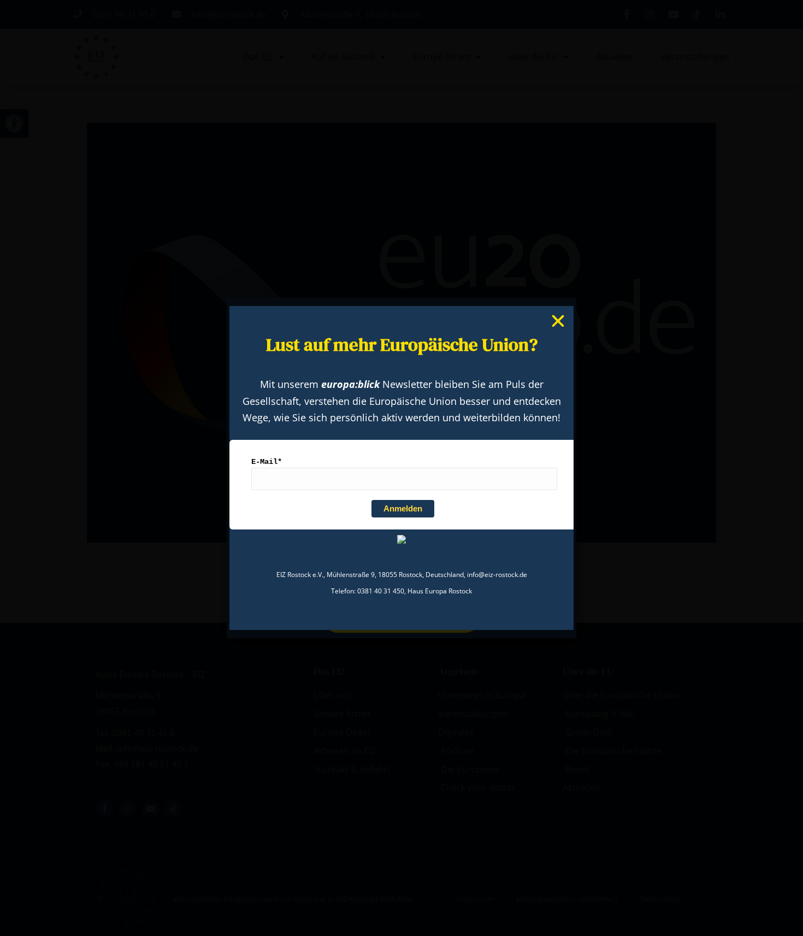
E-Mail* (266, 461)
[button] (558, 321)
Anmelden (402, 508)
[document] (401, 468)
